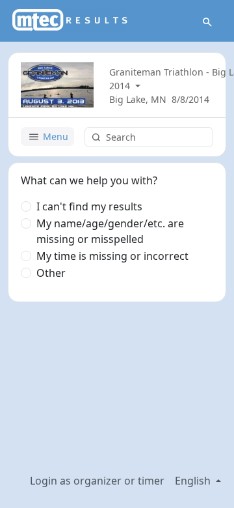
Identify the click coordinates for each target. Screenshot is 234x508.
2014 (121, 85)
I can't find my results (89, 206)
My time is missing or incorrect (112, 256)
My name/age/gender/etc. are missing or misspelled (110, 231)
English (194, 480)
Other (51, 273)
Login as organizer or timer (97, 480)
